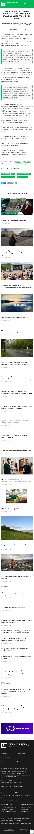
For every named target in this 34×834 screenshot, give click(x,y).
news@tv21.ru (25, 811)
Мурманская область (23, 173)
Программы (21, 754)
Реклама (4, 762)
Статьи (19, 762)
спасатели (5, 173)
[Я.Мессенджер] (2, 183)
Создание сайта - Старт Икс (26, 830)
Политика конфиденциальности (9, 830)
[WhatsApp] (16, 183)
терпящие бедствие (8, 177)
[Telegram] (10, 183)
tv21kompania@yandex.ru (8, 811)
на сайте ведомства (10, 98)
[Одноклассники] (8, 183)
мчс (13, 173)
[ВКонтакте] (5, 183)
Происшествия (22, 177)
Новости (4, 754)
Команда (20, 758)
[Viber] (13, 183)
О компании (5, 758)
